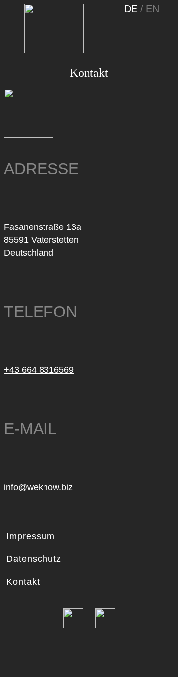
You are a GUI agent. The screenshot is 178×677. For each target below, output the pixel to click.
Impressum (30, 536)
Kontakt (23, 582)
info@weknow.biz (38, 487)
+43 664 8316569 (39, 370)
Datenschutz (33, 559)
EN (152, 8)
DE (132, 8)
